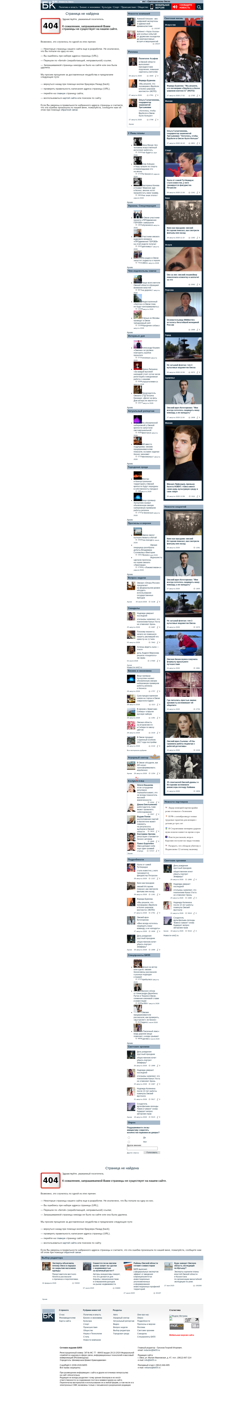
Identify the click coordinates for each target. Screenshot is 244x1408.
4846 (152, 841)
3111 (193, 496)
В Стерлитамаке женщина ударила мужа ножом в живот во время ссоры (183, 830)
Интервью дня (136, 336)
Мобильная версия (162, 6)
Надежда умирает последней (145, 614)
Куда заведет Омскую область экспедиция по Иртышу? (185, 1265)
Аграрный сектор (138, 757)
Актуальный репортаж (141, 411)
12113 (151, 851)
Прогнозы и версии (139, 523)
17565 (152, 661)
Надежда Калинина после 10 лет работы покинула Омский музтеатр (147, 1092)
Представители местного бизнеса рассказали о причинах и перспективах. (65, 1276)
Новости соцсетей (175, 506)
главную (61, 93)
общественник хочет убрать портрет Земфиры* (146, 944)
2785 (193, 95)
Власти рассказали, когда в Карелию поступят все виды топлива (182, 839)
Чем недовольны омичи (142, 270)
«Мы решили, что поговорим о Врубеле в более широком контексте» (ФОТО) (147, 906)
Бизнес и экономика (90, 7)
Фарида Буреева (145, 899)
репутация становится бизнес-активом (148, 837)
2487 (153, 627)
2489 (190, 898)
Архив (131, 124)
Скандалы (134, 608)
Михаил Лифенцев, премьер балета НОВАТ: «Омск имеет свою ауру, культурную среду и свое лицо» (182, 488)
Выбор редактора (52, 1257)
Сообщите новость (185, 6)
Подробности (136, 859)
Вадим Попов (143, 816)
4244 (152, 802)
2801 (193, 143)
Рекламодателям (67, 1318)
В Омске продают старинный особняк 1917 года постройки (147, 739)
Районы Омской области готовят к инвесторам (146, 1264)
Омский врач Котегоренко (143, 918)
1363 (193, 238)
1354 (153, 773)
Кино (167, 198)
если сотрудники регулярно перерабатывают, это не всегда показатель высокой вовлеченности (147, 793)
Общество (143, 7)
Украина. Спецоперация (142, 205)
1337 (153, 878)
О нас (62, 1315)
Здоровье (170, 378)
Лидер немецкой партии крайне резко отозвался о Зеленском (181, 809)
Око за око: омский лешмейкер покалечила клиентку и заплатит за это (183, 277)
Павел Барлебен (145, 843)
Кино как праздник (145, 883)
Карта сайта (65, 1321)
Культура (106, 7)
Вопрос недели (137, 577)
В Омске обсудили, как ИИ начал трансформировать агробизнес (147, 766)
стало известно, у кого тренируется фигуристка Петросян (147, 873)
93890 (117, 1288)
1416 (153, 733)
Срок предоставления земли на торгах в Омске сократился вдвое (148, 698)
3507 (152, 814)
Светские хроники (138, 1046)
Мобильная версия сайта (181, 1335)
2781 (153, 913)
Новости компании (92, 1340)
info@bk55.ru (150, 1360)
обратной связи (69, 109)
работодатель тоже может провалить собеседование (146, 809)
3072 (193, 372)
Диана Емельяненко (147, 804)
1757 (153, 691)
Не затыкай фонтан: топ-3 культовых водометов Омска (181, 366)
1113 (153, 704)
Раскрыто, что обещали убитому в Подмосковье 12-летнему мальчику (183, 848)
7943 (153, 642)
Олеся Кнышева (145, 785)
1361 (153, 894)
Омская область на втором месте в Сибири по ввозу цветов (145, 726)
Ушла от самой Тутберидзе (144, 865)
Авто (115, 1315)
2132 (153, 746)
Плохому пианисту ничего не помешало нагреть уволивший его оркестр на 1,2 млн (148, 635)
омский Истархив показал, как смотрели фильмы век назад (147, 889)
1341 (193, 192)
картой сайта (70, 98)
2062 (193, 284)
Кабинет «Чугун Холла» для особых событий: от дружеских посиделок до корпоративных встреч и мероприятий (148, 36)
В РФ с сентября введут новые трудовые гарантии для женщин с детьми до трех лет (181, 820)
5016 (190, 931)
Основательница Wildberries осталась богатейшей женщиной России (183, 322)
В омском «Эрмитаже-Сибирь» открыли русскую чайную (147, 711)
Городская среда (138, 467)
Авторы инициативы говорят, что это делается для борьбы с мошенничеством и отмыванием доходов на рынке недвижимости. (106, 1279)
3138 (153, 602)
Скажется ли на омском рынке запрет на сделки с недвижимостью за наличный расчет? (105, 1267)
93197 (158, 1293)
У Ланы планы (136, 133)
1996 (153, 950)
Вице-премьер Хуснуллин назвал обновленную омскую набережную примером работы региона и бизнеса (148, 682)
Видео (116, 1324)
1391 (153, 718)
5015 (153, 1117)
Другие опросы (133, 1153)
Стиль (86, 1337)
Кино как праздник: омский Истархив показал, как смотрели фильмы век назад (183, 230)
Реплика (133, 51)
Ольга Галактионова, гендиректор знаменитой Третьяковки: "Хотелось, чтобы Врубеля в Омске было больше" (183, 135)
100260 (199, 1285)
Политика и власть (68, 7)
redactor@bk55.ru (152, 1350)
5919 (190, 913)
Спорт (116, 7)
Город (168, 335)
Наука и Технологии (92, 1333)
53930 (77, 1283)
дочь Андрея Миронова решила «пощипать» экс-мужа (148, 655)
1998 (190, 879)
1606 (153, 931)
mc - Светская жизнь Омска (156, 1)
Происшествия (128, 7)
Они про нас (143, 1315)
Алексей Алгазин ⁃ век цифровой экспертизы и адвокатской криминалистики (147, 22)
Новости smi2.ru (134, 667)
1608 (193, 417)
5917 (153, 1099)
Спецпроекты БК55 (139, 955)
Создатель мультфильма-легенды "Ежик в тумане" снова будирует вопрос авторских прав (147, 1109)
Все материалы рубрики (137, 750)
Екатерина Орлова (146, 834)
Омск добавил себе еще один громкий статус (146, 848)
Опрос (140, 1318)
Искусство (170, 25)
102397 (157, 28)
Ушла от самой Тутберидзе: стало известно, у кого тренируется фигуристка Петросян (180, 184)
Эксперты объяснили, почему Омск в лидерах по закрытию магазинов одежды (64, 1267)
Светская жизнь (173, 18)
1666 (193, 330)
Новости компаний (139, 13)
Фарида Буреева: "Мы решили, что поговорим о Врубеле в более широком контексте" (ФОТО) (183, 88)
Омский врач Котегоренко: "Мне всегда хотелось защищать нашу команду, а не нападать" (183, 410)
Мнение (169, 101)
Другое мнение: (134, 1145)
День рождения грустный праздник (146, 937)
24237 (157, 44)
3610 (152, 831)
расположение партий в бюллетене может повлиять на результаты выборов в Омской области (147, 825)
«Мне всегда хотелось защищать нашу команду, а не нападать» (148, 926)
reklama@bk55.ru (152, 1367)
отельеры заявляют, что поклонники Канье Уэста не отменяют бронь (148, 621)
